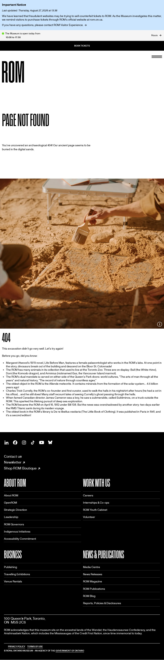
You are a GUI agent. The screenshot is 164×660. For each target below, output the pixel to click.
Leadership (11, 517)
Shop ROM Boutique (20, 468)
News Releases (92, 574)
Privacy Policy (16, 646)
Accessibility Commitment (20, 538)
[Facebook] (15, 442)
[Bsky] (50, 442)
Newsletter (12, 462)
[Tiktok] (32, 442)
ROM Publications (94, 589)
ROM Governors (14, 524)
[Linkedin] (6, 442)
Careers (88, 495)
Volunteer (89, 517)
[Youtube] (41, 442)
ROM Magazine (92, 581)
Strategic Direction (15, 510)
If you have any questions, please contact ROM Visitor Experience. (42, 25)
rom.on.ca (96, 19)
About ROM (11, 495)
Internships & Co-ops (96, 502)
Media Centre (91, 567)
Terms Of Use (35, 646)
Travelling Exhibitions (17, 574)
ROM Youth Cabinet (95, 510)
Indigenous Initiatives (17, 531)
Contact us (13, 456)
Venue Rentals (13, 581)
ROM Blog (89, 596)
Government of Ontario (70, 650)
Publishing (10, 567)
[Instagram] (24, 442)
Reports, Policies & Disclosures (102, 603)
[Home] (22, 72)
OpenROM (10, 502)
